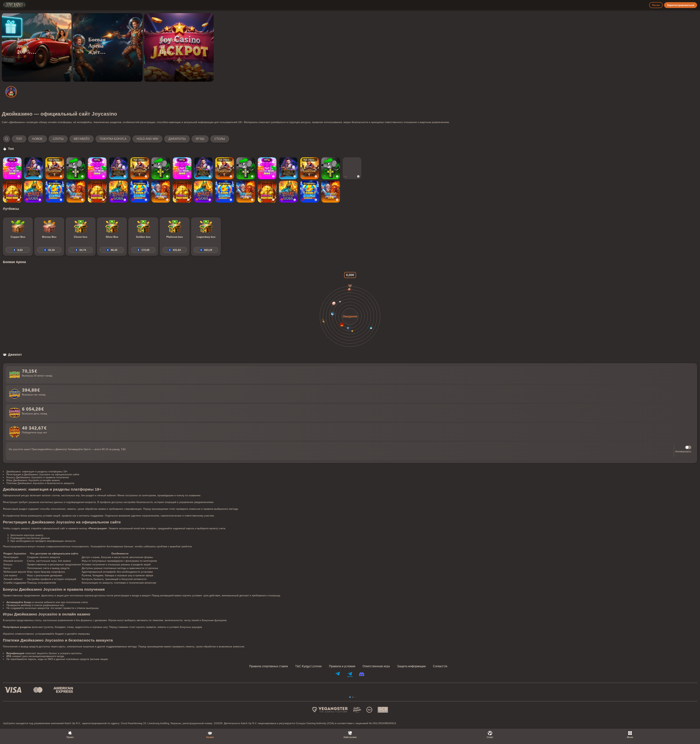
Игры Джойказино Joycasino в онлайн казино (33, 480)
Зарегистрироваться (680, 5)
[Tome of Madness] (33, 168)
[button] (116, 139)
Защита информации (411, 666)
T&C (123, 449)
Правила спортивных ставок (268, 666)
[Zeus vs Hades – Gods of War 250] (76, 192)
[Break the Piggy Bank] (12, 192)
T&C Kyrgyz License (308, 666)
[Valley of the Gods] (33, 192)
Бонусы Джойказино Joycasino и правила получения (37, 477)
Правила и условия (342, 666)
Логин (656, 5)
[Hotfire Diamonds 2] (352, 168)
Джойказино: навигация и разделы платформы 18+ (37, 471)
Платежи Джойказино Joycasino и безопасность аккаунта (40, 483)
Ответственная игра (376, 666)
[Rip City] (76, 168)
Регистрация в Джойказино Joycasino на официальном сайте (42, 474)
